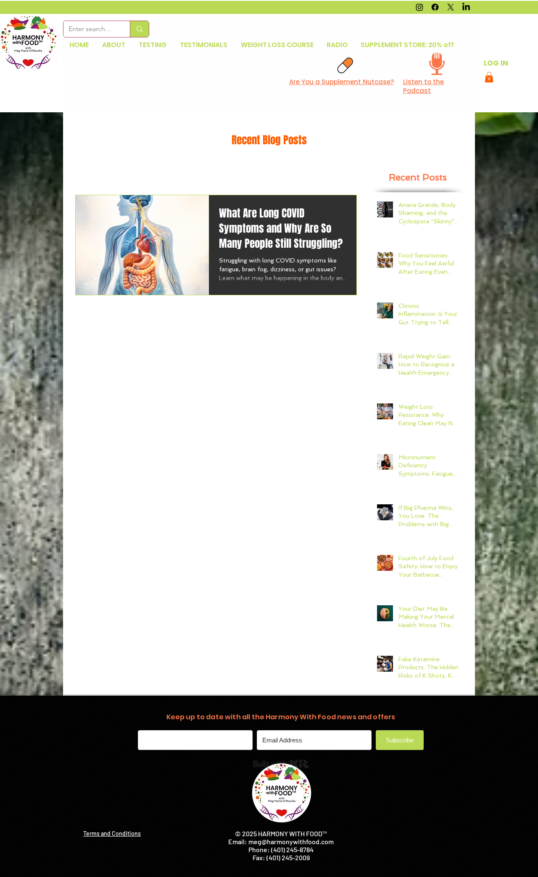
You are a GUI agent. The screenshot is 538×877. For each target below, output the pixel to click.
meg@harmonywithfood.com (291, 841)
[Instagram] (419, 7)
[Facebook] (435, 7)
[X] (450, 7)
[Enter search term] (139, 29)
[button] (489, 77)
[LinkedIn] (466, 7)
